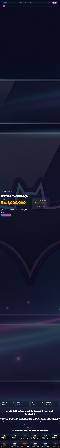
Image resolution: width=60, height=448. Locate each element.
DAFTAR (54, 2)
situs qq (4, 421)
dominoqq (35, 422)
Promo (25, 2)
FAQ (33, 2)
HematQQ (2, 417)
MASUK (49, 2)
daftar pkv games (8, 419)
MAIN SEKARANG (6, 215)
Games (21, 2)
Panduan (29, 2)
